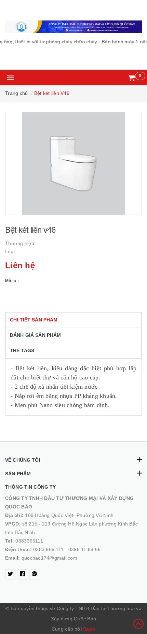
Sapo (89, 629)
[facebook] (22, 574)
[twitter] (10, 574)
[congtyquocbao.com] (73, 26)
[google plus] (34, 574)
